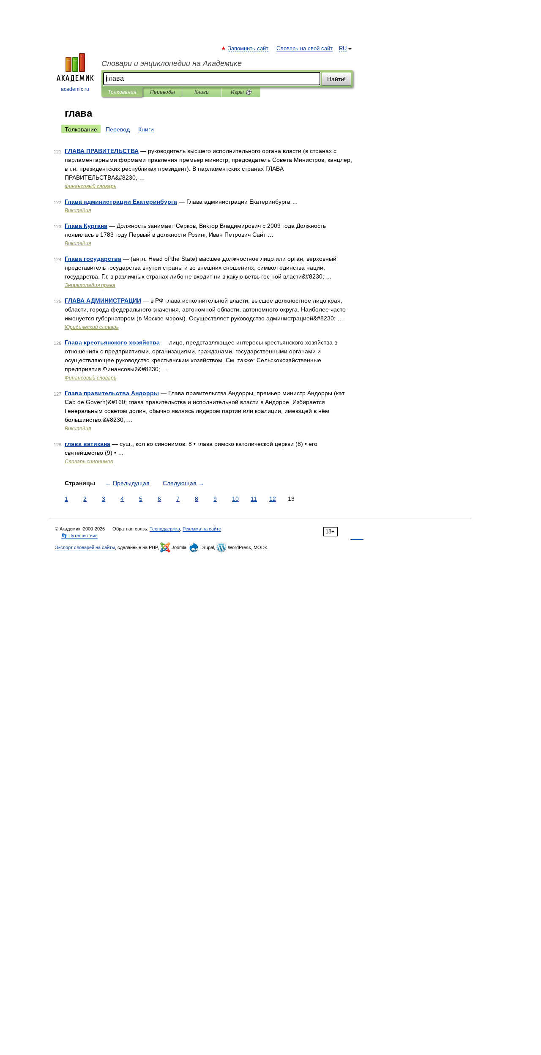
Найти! (336, 79)
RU (343, 49)
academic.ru (75, 89)
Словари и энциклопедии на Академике (171, 63)
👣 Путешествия (79, 535)
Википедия (78, 210)
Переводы (162, 92)
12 (272, 498)
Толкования (122, 92)
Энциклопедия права (90, 285)
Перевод (118, 129)
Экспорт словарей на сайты (85, 547)
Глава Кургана (86, 225)
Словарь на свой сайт (304, 49)
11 (254, 498)
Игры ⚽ (241, 92)
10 (235, 498)
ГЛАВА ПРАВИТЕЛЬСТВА (102, 151)
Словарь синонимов (89, 462)
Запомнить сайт (248, 49)
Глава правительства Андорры (112, 393)
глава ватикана (87, 443)
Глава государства (93, 258)
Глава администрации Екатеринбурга (121, 201)
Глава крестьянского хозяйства (112, 342)
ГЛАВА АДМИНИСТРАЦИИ (103, 300)
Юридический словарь (92, 327)
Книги (201, 92)
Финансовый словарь (90, 186)
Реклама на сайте (202, 528)
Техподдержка (165, 528)
